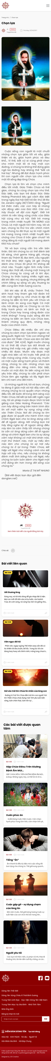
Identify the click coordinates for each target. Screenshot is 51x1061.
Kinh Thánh (14, 1037)
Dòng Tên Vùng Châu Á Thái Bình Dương (20, 995)
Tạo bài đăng (34, 1031)
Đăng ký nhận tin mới (10, 1014)
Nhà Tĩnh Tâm (34, 1004)
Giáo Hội (5, 1037)
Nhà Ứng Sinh (8, 1009)
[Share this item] (46, 613)
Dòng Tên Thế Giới (10, 991)
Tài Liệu (24, 1037)
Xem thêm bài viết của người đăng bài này (25, 531)
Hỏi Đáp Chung (25, 1041)
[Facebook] (40, 978)
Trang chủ (5, 17)
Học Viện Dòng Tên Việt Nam (34, 1000)
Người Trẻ (33, 1037)
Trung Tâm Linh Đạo (10, 1000)
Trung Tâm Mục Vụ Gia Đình (14, 1004)
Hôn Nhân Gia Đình (9, 1041)
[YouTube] (47, 978)
